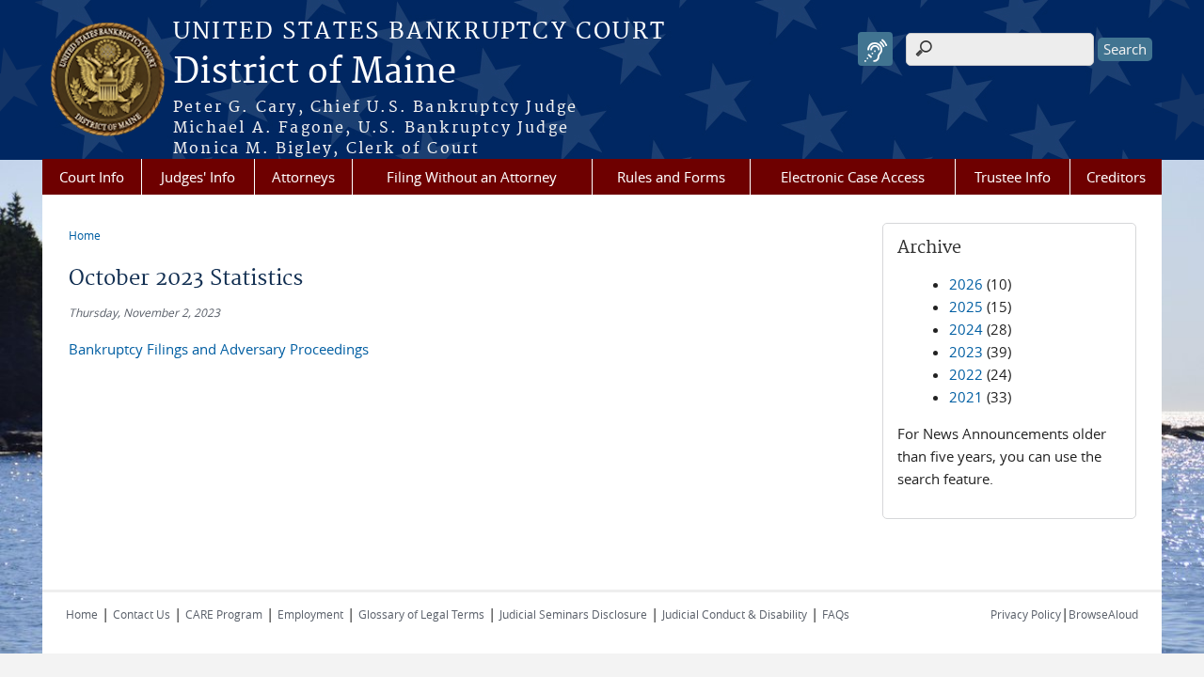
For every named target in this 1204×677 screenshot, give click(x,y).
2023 (966, 351)
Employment (310, 614)
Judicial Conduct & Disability (734, 614)
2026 (966, 284)
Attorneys (303, 176)
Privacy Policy (1025, 614)
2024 (966, 329)
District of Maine (314, 72)
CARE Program (223, 614)
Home (85, 235)
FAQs (835, 614)
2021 (966, 396)
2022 (966, 374)
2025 (966, 306)
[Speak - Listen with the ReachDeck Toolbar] (875, 49)
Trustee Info (1012, 176)
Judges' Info (198, 176)
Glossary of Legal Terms (421, 614)
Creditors (1116, 176)
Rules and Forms (671, 176)
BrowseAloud (1103, 614)
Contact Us (141, 614)
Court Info (91, 176)
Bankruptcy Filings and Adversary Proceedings (219, 348)
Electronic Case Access (853, 176)
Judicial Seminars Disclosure (573, 614)
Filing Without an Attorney (472, 176)
